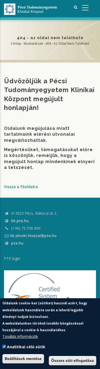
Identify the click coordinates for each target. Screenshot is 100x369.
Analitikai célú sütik (26, 346)
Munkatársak (33, 43)
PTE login (12, 258)
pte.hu (17, 243)
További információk (20, 336)
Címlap (16, 43)
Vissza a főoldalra (21, 186)
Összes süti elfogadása (72, 360)
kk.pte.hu (20, 220)
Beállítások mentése (23, 358)
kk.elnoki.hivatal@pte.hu (33, 235)
